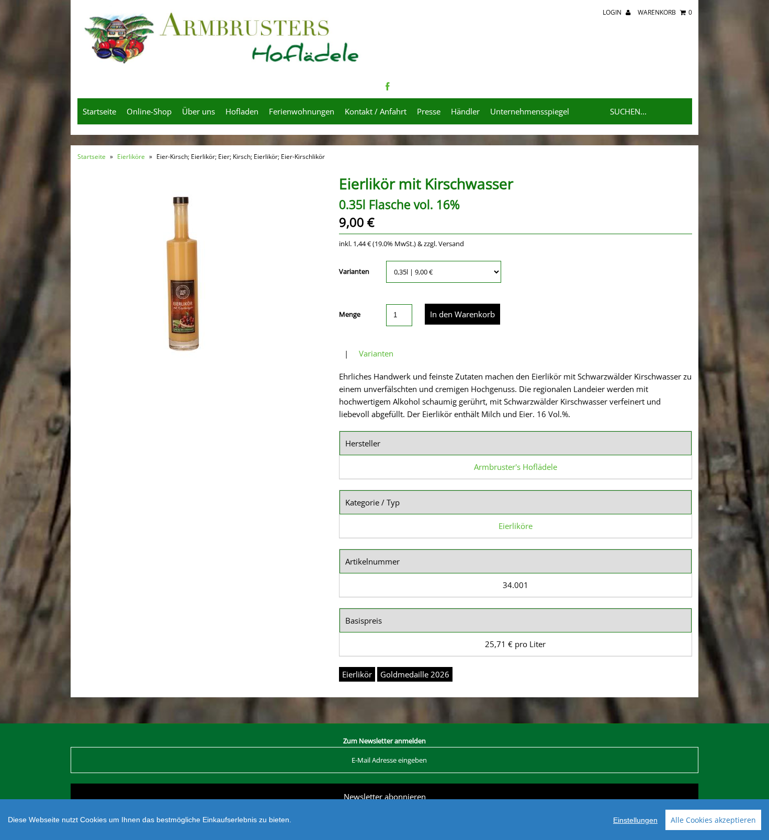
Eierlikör (357, 674)
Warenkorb (665, 12)
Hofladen (241, 111)
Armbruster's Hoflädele (515, 467)
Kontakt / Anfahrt (375, 111)
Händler (465, 111)
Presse (428, 111)
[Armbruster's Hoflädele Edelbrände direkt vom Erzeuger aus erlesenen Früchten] (222, 65)
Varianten (354, 271)
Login (613, 12)
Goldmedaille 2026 (414, 674)
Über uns (198, 111)
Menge (349, 314)
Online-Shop (149, 111)
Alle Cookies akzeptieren (713, 820)
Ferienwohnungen (301, 111)
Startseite (99, 111)
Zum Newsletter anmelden (384, 740)
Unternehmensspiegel (529, 111)
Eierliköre (131, 156)
